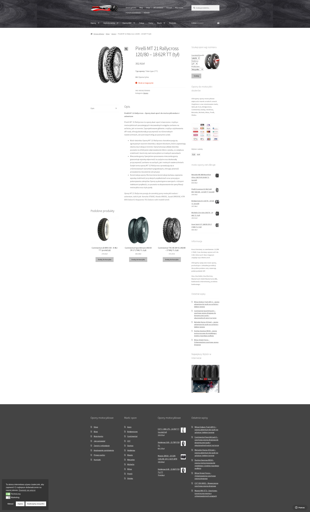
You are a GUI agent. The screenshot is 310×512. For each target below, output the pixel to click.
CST (129, 441)
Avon (129, 427)
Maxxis (130, 455)
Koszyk (169, 8)
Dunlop (130, 445)
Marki (159, 23)
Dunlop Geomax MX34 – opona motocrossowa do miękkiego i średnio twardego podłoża (205, 333)
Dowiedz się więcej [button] (27, 490)
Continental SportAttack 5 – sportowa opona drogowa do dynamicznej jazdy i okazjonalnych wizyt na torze (205, 314)
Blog (141, 8)
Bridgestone (132, 431)
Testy (150, 23)
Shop (148, 8)
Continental (132, 436)
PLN (193, 154)
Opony (93, 23)
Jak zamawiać (158, 8)
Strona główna (131, 8)
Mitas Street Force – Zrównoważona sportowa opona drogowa (206, 342)
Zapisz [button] (20, 504)
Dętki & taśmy (109, 23)
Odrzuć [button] (10, 504)
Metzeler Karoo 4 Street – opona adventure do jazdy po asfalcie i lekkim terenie (206, 324)
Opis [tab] (92, 108)
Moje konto (179, 8)
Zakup (141, 23)
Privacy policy (99, 455)
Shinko (130, 478)
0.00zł (197, 23)
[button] (126, 49)
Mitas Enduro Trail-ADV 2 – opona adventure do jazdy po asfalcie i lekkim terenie (206, 304)
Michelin (130, 464)
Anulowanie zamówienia (104, 450)
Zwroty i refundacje (102, 445)
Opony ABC (127, 23)
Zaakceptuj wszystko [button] (36, 504)
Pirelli (129, 473)
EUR (198, 154)
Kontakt (147, 13)
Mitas (129, 469)
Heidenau (131, 450)
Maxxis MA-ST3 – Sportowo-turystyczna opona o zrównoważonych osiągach (206, 493)
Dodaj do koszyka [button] (104, 259)
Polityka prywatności (133, 13)
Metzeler (131, 459)
